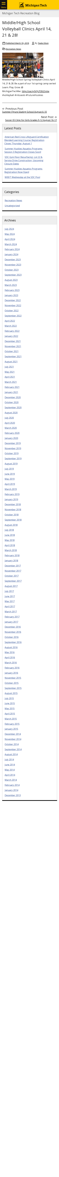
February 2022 (12, 330)
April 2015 (10, 713)
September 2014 (13, 749)
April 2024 (10, 239)
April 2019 (10, 484)
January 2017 (11, 621)
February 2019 (12, 494)
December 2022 (13, 300)
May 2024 (10, 234)
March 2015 (11, 718)
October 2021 (12, 351)
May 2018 (10, 540)
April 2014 (10, 774)
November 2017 (13, 570)
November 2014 (13, 739)
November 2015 (13, 677)
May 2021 (10, 371)
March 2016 (11, 662)
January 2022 (11, 336)
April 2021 (10, 376)
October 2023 (12, 269)
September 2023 (13, 274)
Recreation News (13, 49)
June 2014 (10, 764)
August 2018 (11, 524)
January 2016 (11, 672)
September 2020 (13, 407)
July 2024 (9, 228)
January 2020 (11, 438)
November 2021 (13, 346)
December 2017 (13, 565)
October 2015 (12, 683)
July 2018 (9, 529)
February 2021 (12, 387)
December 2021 (13, 341)
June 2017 (10, 596)
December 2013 (13, 795)
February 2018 (12, 555)
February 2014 (12, 785)
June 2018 (10, 535)
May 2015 (10, 708)
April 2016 (10, 657)
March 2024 (11, 244)
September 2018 (13, 519)
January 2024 (11, 254)
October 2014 (12, 744)
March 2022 (11, 325)
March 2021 (11, 382)
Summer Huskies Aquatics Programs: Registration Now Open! (23, 170)
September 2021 (13, 356)
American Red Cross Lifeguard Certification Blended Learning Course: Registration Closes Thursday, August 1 (26, 140)
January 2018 (11, 560)
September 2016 (13, 642)
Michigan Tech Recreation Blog (20, 13)
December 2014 (13, 734)
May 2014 (10, 769)
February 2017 (12, 616)
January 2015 (11, 728)
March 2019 (11, 489)
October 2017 (12, 575)
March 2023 (11, 285)
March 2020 (11, 427)
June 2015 (10, 703)
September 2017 (13, 580)
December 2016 (13, 626)
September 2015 (13, 688)
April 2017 (10, 606)
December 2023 (13, 259)
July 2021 (9, 366)
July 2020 (9, 417)
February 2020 (12, 433)
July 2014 (9, 759)
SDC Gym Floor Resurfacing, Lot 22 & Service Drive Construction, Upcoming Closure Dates (23, 160)
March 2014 (11, 779)
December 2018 (13, 504)
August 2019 (11, 463)
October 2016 (12, 637)
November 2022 (13, 305)
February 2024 (12, 249)
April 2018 (10, 545)
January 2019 (11, 499)
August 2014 (11, 754)
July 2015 (9, 698)
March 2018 (11, 550)
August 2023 (11, 279)
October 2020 (12, 402)
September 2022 (13, 315)
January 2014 (11, 790)
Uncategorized (12, 205)
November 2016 (13, 631)
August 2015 (11, 693)
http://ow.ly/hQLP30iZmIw (35, 91)
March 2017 (11, 611)
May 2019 (10, 478)
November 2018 (13, 509)
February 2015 (12, 723)
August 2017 (11, 586)
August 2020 (11, 412)
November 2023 (13, 264)
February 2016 (12, 667)
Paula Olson (43, 43)
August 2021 (11, 361)
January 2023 (11, 295)
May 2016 (10, 652)
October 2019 (12, 453)
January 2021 (11, 392)
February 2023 (12, 290)
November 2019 (13, 448)
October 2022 (12, 310)
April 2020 (10, 422)
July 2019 (9, 468)
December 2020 (13, 397)
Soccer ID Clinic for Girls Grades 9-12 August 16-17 (31, 120)
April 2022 (10, 320)
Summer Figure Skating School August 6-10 (24, 111)
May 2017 (10, 601)
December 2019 (13, 443)
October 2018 (12, 514)
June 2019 (10, 473)
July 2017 (9, 591)
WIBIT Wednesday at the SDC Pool (22, 177)
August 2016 (11, 647)
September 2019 (13, 458)
